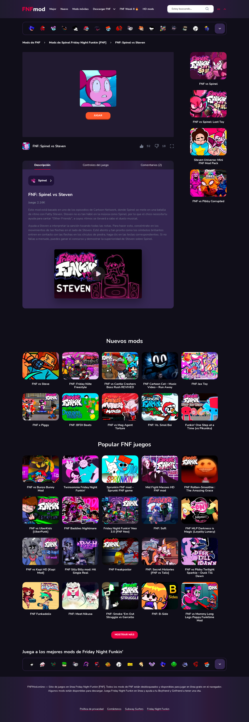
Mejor (52, 9)
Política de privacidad (92, 709)
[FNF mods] (34, 9)
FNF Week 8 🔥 (129, 9)
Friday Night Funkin (158, 709)
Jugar (98, 115)
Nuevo (64, 9)
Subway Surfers (134, 709)
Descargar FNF (102, 9)
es (218, 9)
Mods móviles (80, 9)
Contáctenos (114, 709)
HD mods (148, 9)
